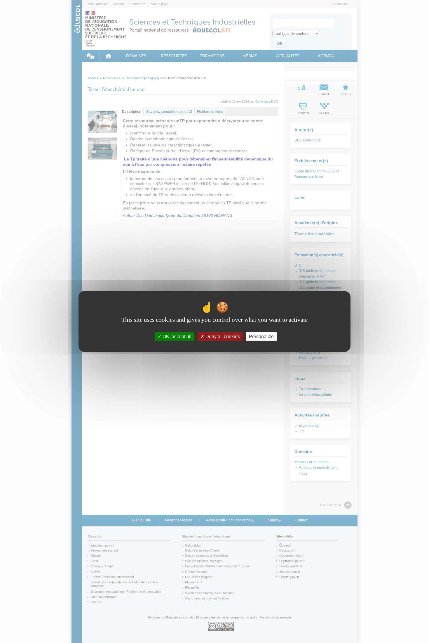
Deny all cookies (222, 336)
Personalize (261, 336)
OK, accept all (176, 336)
